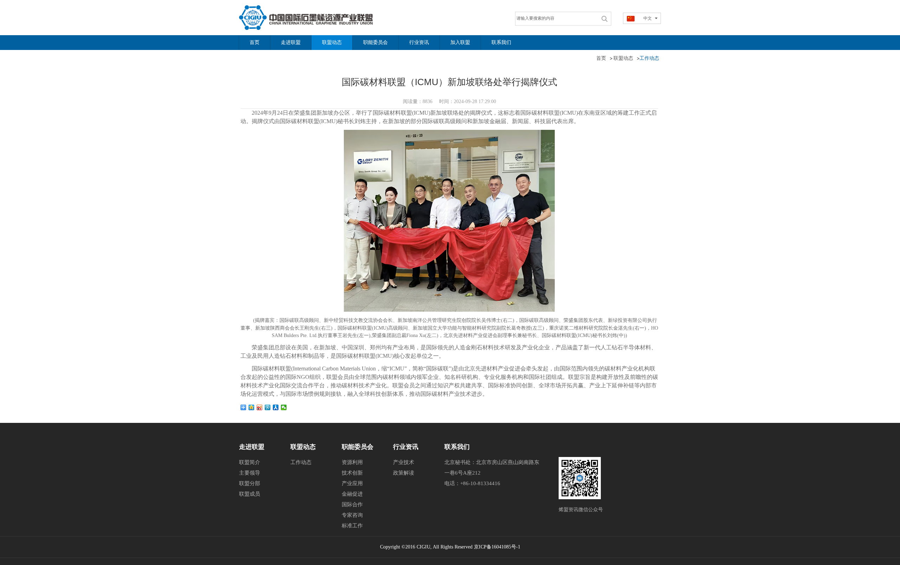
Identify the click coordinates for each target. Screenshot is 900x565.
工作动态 (300, 462)
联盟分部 (249, 483)
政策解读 (403, 473)
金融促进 (352, 494)
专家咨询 (352, 515)
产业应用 (352, 483)
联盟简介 (249, 462)
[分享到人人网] (276, 407)
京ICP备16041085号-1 (497, 547)
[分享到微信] (284, 407)
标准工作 (352, 525)
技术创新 (352, 473)
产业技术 (403, 462)
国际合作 (352, 504)
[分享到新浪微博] (260, 407)
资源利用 (352, 462)
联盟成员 (249, 494)
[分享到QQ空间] (252, 407)
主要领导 (249, 473)
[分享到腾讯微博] (268, 407)
